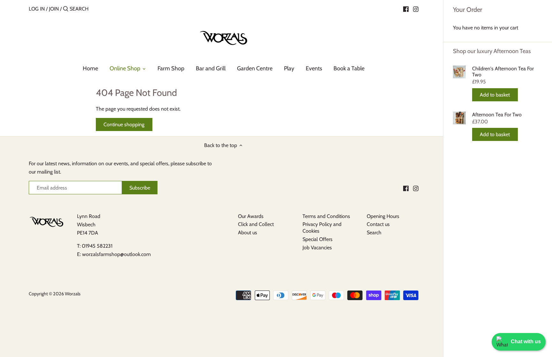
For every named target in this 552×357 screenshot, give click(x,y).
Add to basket (495, 95)
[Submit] (65, 9)
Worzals (72, 294)
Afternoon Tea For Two (497, 115)
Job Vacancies (317, 247)
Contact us (378, 224)
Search (374, 232)
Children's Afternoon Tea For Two (503, 72)
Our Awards (251, 216)
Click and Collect (256, 224)
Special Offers (318, 239)
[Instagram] (415, 9)
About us (247, 232)
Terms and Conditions (326, 216)
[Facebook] (406, 9)
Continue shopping (123, 124)
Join (54, 9)
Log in (37, 9)
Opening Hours (383, 216)
